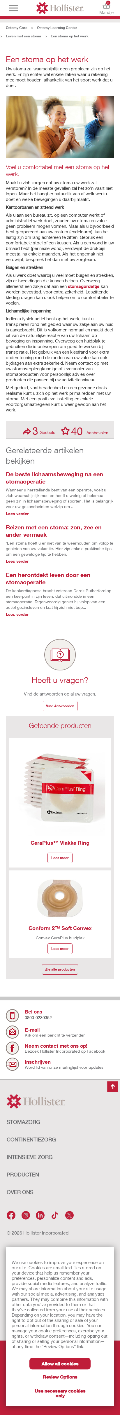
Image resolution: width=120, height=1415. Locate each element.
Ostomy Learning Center (57, 27)
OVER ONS (20, 1192)
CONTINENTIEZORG (31, 1139)
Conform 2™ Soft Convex (60, 928)
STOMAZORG (23, 1122)
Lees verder (17, 513)
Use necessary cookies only (60, 1393)
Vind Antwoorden (60, 706)
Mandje (106, 8)
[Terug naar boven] (112, 1087)
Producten (23, 1174)
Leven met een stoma (23, 36)
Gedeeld (43, 430)
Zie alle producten (60, 969)
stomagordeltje (84, 286)
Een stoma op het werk (70, 36)
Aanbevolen (89, 431)
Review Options (60, 1376)
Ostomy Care (16, 27)
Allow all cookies (60, 1363)
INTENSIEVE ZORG (30, 1157)
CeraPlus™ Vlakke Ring (60, 842)
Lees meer (60, 858)
